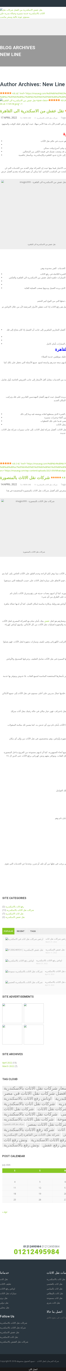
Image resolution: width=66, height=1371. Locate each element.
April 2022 (7, 1062)
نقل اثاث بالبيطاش (55, 1293)
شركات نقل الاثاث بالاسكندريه (29, 1119)
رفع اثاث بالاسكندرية (15, 906)
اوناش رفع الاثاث (7, 1288)
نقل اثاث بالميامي (54, 1288)
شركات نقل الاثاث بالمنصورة (14, 1124)
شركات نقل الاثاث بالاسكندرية (47, 118)
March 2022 (8, 1066)
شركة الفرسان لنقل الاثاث (48, 1361)
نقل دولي (4, 1302)
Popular (8, 931)
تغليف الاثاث (5, 1283)
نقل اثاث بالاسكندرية (56, 1279)
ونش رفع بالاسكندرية (21, 1145)
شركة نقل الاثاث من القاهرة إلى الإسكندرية (31, 1135)
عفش (46, 620)
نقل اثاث (4, 1279)
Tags (33, 931)
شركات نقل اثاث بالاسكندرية (29, 1103)
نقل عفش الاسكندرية (15, 917)
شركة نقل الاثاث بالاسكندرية (13, 1327)
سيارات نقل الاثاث (8, 1293)
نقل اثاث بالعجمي (54, 1283)
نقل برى (4, 1298)
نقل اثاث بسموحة (54, 1298)
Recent (21, 931)
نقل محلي (4, 1307)
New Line (53, 84)
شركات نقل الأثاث (19, 1109)
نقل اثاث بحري (53, 1302)
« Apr (4, 1212)
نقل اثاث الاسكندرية (14, 913)
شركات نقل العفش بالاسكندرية (14, 1341)
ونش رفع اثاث (15, 1140)
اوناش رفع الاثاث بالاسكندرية (27, 1098)
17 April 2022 (9, 117)
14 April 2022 (9, 484)
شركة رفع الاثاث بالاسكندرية (29, 1129)
